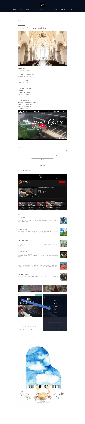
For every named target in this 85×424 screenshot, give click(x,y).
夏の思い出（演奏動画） (22, 229)
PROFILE (21, 9)
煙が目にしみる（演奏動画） (23, 240)
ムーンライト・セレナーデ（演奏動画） (25, 263)
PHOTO (70, 9)
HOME (14, 9)
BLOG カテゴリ (41, 9)
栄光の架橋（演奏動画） (22, 251)
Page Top (42, 417)
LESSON (27, 9)
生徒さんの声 (63, 9)
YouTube (49, 9)
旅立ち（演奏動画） (21, 217)
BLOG (34, 9)
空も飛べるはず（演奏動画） (23, 274)
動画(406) (19, 147)
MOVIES (55, 9)
